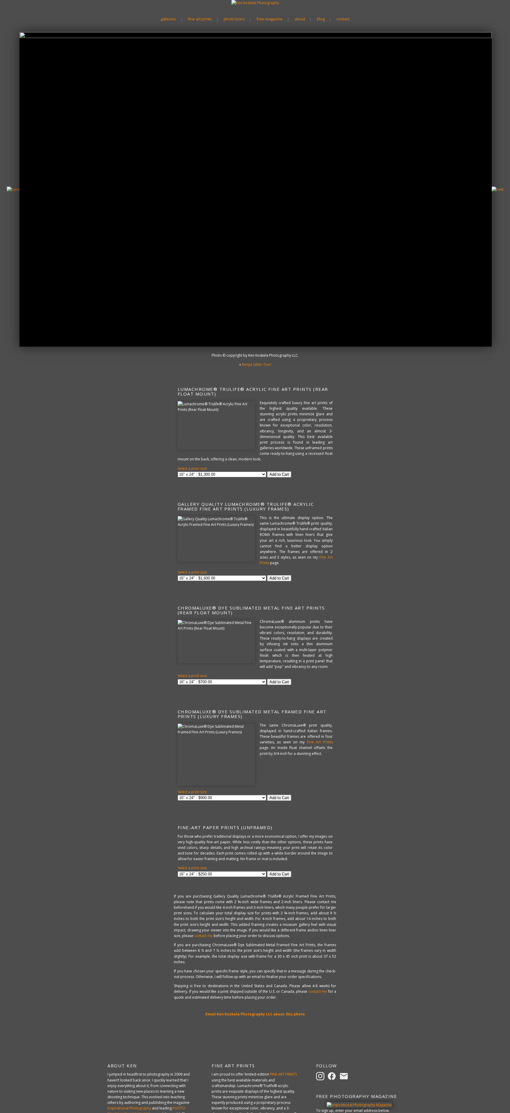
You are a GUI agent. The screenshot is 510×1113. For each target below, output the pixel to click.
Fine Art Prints (200, 19)
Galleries (168, 19)
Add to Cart (279, 474)
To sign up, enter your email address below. (353, 1110)
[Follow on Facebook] (332, 1076)
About (300, 19)
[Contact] (344, 1076)
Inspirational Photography (129, 1108)
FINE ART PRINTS (283, 1074)
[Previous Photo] (13, 189)
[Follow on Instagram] (321, 1076)
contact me (203, 935)
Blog (321, 19)
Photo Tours (234, 19)
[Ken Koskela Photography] (255, 2)
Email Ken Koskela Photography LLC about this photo (255, 1014)
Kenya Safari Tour (256, 364)
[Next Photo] (498, 189)
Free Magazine (269, 19)
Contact (342, 19)
